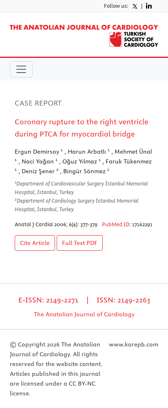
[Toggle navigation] (21, 69)
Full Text (79, 243)
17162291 (142, 224)
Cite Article (35, 243)
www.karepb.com (133, 344)
